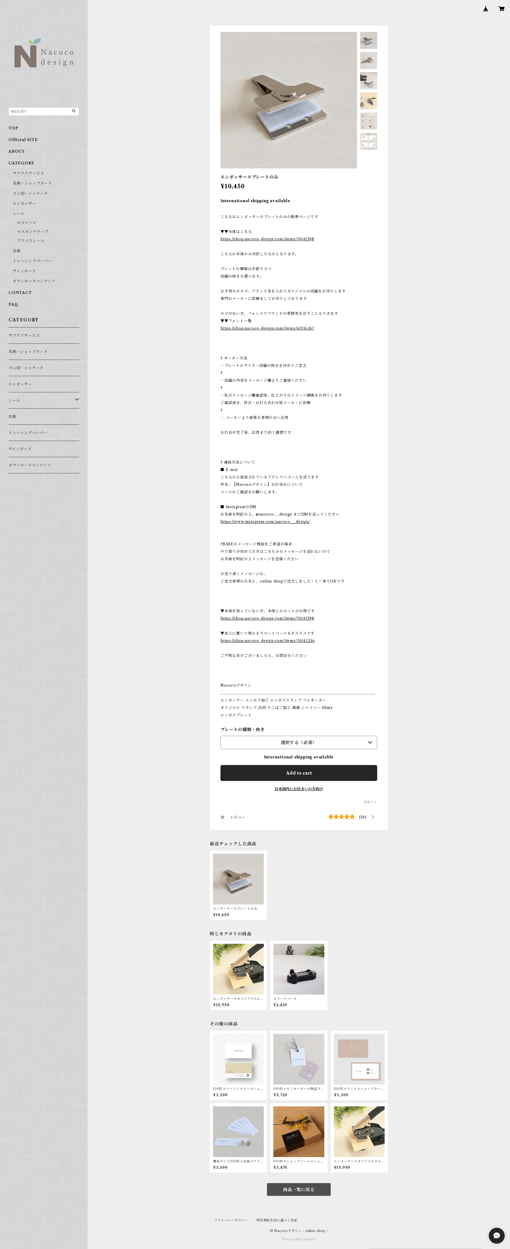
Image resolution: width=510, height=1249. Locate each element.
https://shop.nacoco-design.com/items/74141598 (267, 239)
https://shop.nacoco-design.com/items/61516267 (267, 328)
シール (18, 213)
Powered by (293, 1239)
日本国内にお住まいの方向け (299, 789)
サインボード (24, 271)
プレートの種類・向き (242, 729)
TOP (13, 128)
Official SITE (23, 139)
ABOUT (16, 151)
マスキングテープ (32, 231)
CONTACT (20, 292)
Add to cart (299, 773)
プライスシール (31, 240)
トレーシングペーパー (32, 260)
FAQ (13, 304)
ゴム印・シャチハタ (30, 193)
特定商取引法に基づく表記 (277, 1220)
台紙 (17, 250)
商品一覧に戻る (298, 1189)
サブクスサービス (28, 173)
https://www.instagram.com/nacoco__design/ (265, 521)
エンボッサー (24, 203)
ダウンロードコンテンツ (34, 281)
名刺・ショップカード (32, 183)
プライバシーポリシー (231, 1220)
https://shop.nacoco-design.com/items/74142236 (267, 640)
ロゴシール (27, 222)
